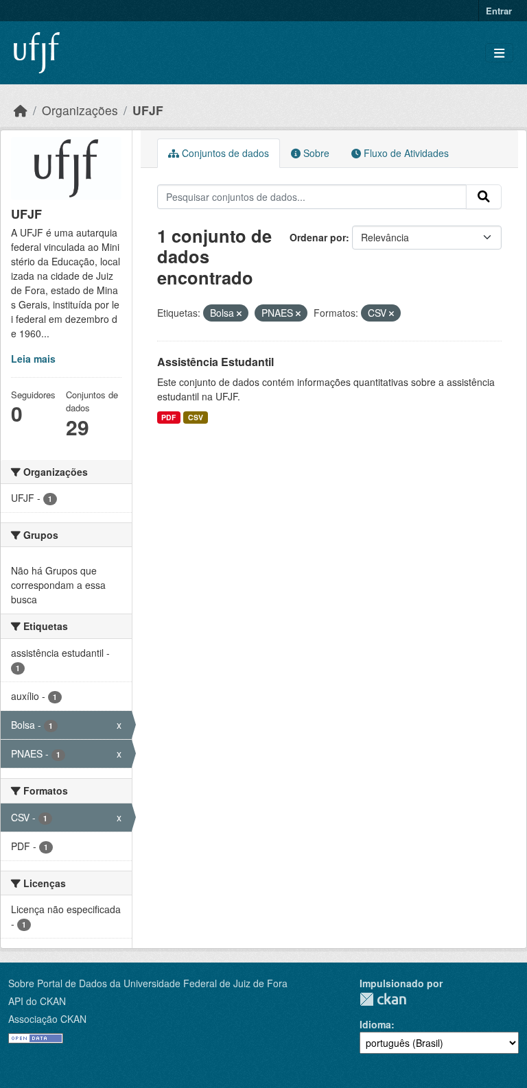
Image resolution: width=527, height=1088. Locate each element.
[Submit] (484, 196)
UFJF (147, 110)
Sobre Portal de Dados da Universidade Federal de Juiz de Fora (148, 983)
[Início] (20, 110)
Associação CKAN (47, 1019)
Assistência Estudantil (215, 362)
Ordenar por (318, 237)
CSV (195, 417)
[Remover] (239, 313)
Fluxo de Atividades (405, 153)
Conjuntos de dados (224, 153)
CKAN (383, 999)
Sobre (315, 153)
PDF (168, 417)
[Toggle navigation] (499, 53)
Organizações (80, 110)
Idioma (375, 1024)
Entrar (499, 10)
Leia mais (33, 358)
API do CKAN (37, 1001)
